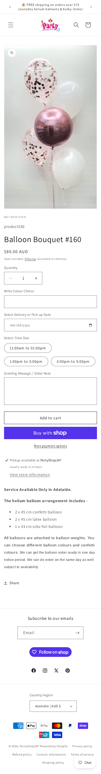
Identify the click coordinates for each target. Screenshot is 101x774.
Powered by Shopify (54, 746)
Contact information (51, 754)
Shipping (30, 259)
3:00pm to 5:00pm (73, 361)
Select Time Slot (16, 338)
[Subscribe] (77, 633)
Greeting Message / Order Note (27, 373)
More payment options (50, 446)
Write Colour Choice (19, 291)
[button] (11, 25)
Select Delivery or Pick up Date (27, 314)
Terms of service (82, 754)
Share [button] (14, 582)
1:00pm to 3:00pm (26, 361)
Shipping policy (53, 762)
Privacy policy (82, 746)
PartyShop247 (29, 746)
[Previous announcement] (10, 7)
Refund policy (22, 754)
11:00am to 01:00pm (28, 348)
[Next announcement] (91, 7)
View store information (30, 474)
